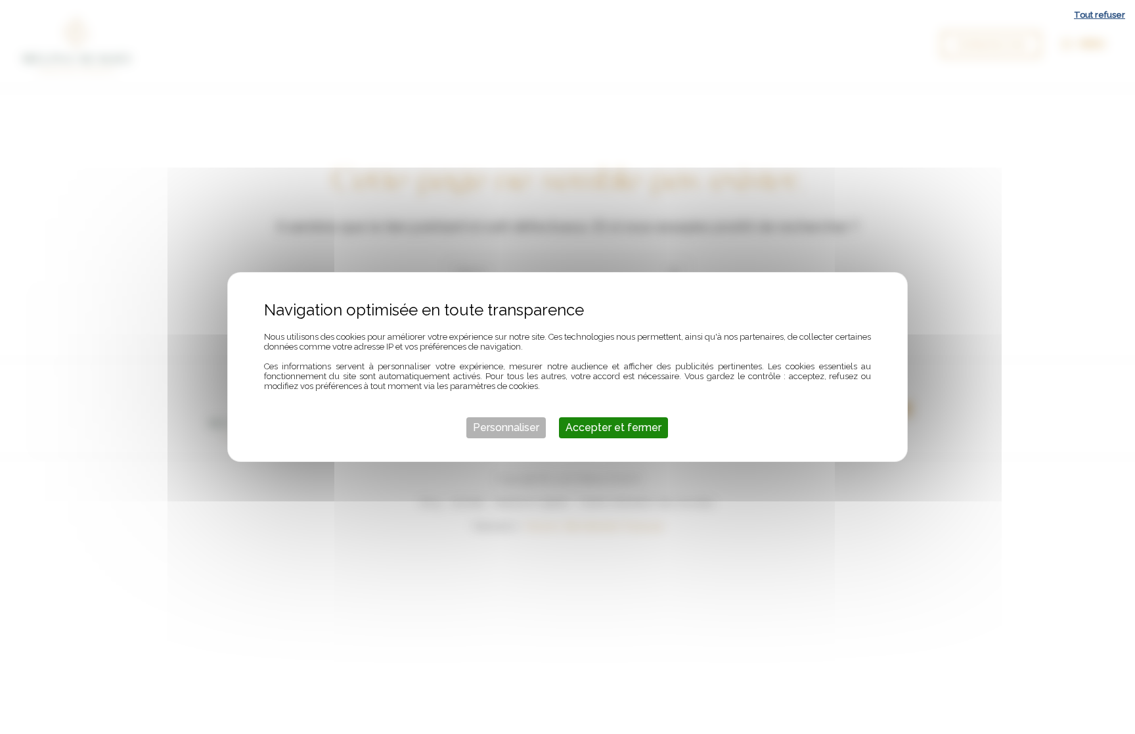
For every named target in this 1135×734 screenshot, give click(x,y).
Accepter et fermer (613, 427)
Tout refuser (1099, 15)
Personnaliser (506, 427)
